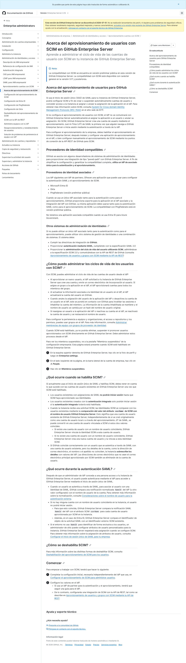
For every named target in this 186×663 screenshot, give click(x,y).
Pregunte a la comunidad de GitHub (63, 625)
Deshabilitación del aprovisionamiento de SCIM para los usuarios (77, 554)
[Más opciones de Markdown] (173, 45)
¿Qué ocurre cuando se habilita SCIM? (74, 377)
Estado (88, 645)
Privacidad (79, 645)
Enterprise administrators (19, 25)
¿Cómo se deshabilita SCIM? (67, 545)
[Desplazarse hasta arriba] (180, 657)
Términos (69, 645)
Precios (96, 645)
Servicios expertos (109, 645)
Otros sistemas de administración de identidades (76, 226)
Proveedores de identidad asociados (68, 172)
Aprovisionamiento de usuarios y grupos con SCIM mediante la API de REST (86, 255)
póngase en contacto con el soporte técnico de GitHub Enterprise (95, 28)
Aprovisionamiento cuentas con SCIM (123, 36)
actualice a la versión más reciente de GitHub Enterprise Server (140, 25)
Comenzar (54, 563)
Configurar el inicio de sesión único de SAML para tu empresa (80, 536)
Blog (120, 645)
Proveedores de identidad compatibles (74, 150)
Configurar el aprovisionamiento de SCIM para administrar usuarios (82, 577)
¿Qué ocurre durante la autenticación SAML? (79, 469)
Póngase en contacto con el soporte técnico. (67, 629)
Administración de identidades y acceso (89, 36)
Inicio (8, 21)
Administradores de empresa (58, 36)
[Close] (179, 4)
